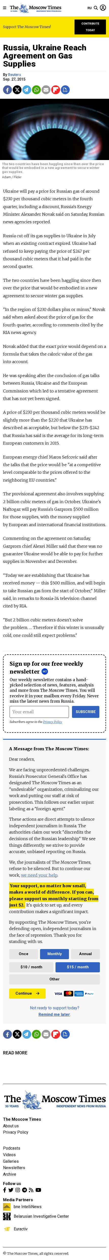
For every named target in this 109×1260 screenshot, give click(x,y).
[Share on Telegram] (26, 89)
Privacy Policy (52, 722)
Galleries (11, 1161)
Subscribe (86, 712)
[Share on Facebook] (7, 89)
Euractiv (21, 1229)
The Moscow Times (22, 1119)
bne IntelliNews (28, 1206)
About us (11, 1126)
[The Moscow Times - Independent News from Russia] (35, 8)
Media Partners (18, 1199)
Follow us (12, 1183)
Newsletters (14, 1167)
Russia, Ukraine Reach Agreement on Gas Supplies (44, 56)
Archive (9, 1174)
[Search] (96, 8)
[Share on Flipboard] (55, 89)
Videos (9, 1154)
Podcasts (11, 1148)
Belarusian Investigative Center (41, 1216)
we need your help (39, 875)
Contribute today (90, 27)
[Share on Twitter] (17, 89)
